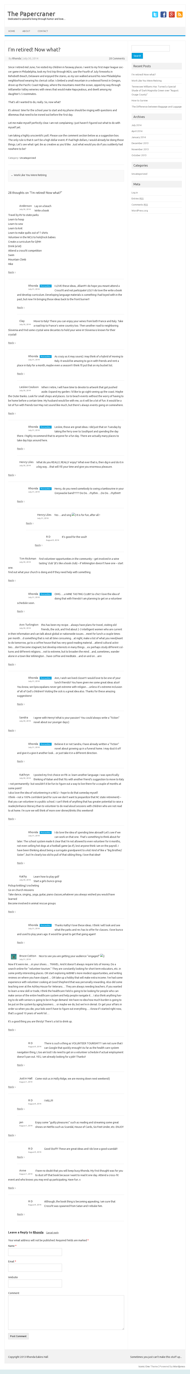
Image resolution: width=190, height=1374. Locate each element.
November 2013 (140, 149)
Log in (135, 192)
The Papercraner (31, 13)
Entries (138, 198)
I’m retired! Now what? (144, 74)
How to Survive (140, 100)
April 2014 (137, 131)
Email (12, 1261)
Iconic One (144, 1366)
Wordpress (179, 1366)
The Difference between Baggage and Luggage (157, 106)
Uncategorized (28, 158)
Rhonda (16, 58)
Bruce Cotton (27, 955)
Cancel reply (52, 1232)
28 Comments (117, 58)
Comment (13, 1293)
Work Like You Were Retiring (29, 175)
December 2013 (140, 143)
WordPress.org (140, 210)
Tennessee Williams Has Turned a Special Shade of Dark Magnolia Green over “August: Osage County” (155, 90)
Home (11, 31)
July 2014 (136, 125)
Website (13, 1277)
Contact (43, 31)
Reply (11, 272)
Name (12, 1245)
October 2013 (139, 155)
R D (48, 536)
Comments (140, 204)
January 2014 (139, 137)
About (26, 31)
